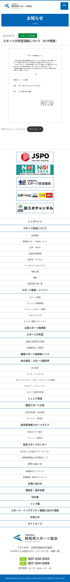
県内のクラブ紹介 (35, 432)
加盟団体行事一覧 (35, 284)
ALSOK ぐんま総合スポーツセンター (35, 452)
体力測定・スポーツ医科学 (35, 361)
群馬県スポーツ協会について (35, 241)
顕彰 (35, 278)
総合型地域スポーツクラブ (35, 425)
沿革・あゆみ (35, 247)
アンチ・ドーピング (35, 374)
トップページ (35, 221)
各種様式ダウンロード (35, 471)
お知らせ (35, 517)
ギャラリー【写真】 (35, 418)
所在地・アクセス (35, 260)
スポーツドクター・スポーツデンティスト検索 (35, 380)
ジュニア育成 (35, 398)
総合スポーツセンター (35, 444)
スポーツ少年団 (28, 36)
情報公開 (35, 271)
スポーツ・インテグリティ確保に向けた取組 (35, 510)
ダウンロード (35, 129)
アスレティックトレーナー (35, 386)
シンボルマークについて (35, 265)
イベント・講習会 (35, 438)
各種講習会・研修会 (35, 348)
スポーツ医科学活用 (35, 392)
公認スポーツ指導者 (35, 328)
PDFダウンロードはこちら (13, 129)
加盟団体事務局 (35, 254)
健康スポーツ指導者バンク (35, 354)
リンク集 (35, 504)
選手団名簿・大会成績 (35, 412)
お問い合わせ (35, 483)
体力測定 (35, 368)
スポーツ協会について (35, 228)
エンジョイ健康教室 (35, 303)
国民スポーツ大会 (35, 405)
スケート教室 (35, 297)
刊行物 (35, 497)
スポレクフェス (35, 315)
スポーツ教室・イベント (35, 290)
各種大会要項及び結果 (35, 342)
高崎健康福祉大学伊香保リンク (35, 457)
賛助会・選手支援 (35, 490)
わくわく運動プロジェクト (35, 321)
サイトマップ (35, 524)
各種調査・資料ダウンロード (35, 477)
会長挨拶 (35, 235)
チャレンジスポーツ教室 (35, 309)
